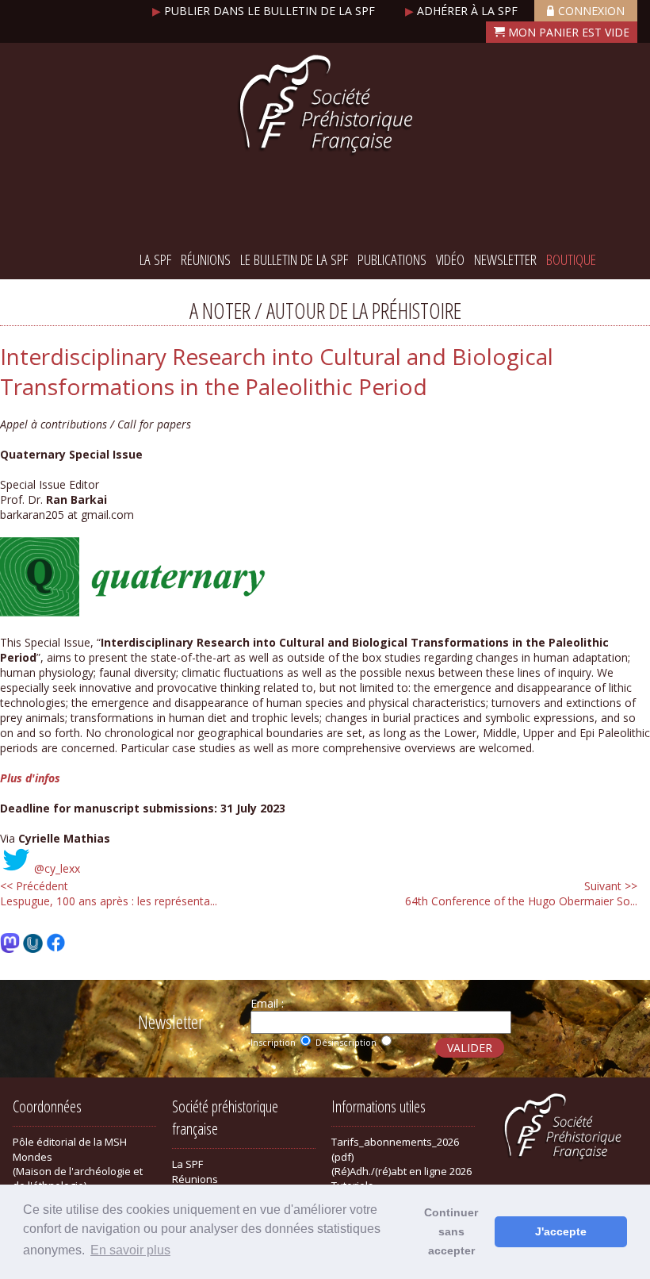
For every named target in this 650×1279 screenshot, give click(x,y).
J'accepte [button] (561, 1231)
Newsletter (505, 259)
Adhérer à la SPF (463, 10)
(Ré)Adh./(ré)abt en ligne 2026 (401, 1171)
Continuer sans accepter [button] (451, 1231)
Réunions (206, 259)
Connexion (591, 10)
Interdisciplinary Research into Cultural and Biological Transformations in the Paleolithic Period (276, 371)
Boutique (571, 259)
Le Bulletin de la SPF (294, 259)
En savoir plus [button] (130, 1250)
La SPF (155, 259)
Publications (392, 259)
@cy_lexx (57, 868)
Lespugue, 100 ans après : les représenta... (108, 893)
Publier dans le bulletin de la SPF (265, 10)
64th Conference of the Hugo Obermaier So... (521, 893)
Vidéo (450, 259)
